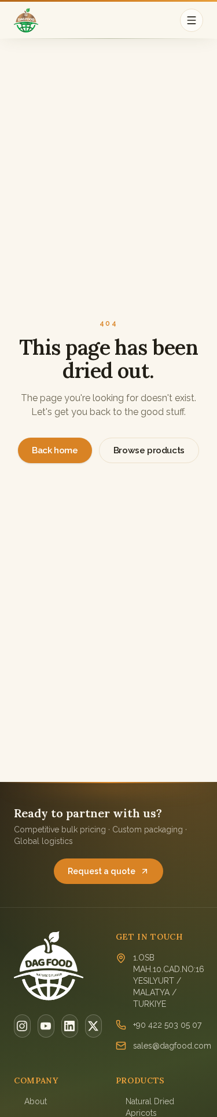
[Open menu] (191, 20)
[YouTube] (46, 1026)
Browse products (149, 450)
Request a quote (101, 871)
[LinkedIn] (69, 1026)
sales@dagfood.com (172, 1045)
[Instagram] (22, 1026)
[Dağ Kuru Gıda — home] (26, 20)
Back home (55, 450)
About (35, 1101)
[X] (93, 1026)
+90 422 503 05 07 (167, 1024)
